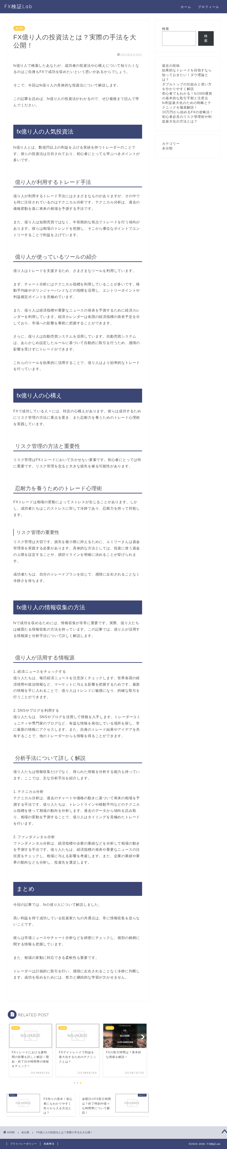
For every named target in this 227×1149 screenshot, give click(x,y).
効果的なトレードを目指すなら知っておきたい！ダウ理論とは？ (187, 74)
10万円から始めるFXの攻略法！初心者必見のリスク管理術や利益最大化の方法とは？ (187, 116)
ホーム (186, 7)
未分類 (19, 28)
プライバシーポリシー (23, 1143)
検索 (165, 29)
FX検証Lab (18, 6)
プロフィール (208, 7)
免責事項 (49, 1143)
